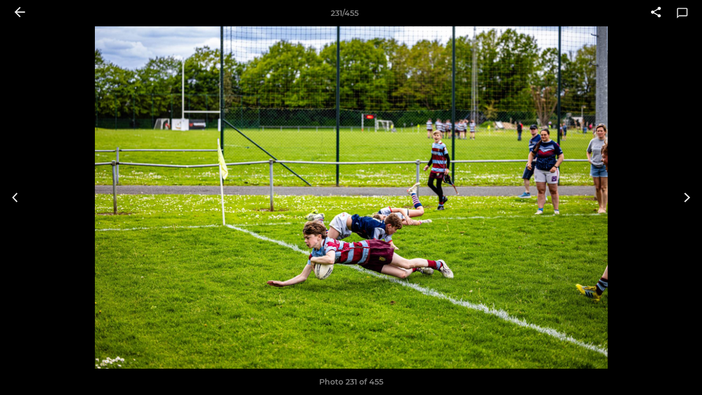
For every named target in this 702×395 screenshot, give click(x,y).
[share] (656, 13)
